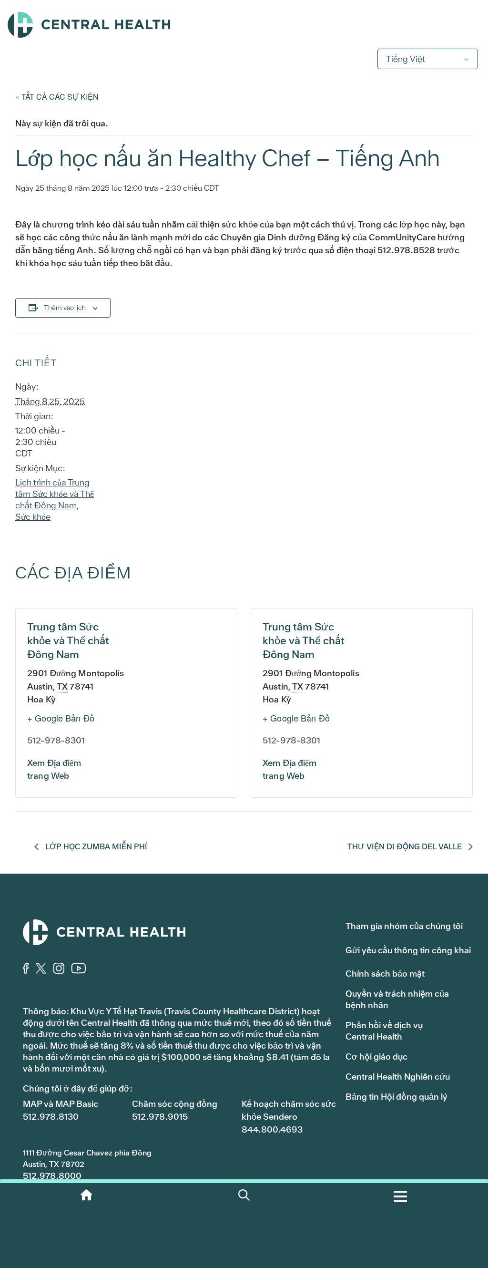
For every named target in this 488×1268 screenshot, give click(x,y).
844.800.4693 (272, 1129)
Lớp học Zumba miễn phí (95, 847)
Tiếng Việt (405, 58)
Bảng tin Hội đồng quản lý (396, 1096)
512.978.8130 (51, 1116)
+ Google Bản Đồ (60, 717)
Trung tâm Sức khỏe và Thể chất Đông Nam (68, 640)
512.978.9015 (160, 1116)
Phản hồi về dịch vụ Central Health (384, 1031)
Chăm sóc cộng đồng (174, 1103)
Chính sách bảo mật (385, 973)
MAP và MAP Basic (60, 1103)
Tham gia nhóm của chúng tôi (404, 925)
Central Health (244, 25)
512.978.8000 (52, 1175)
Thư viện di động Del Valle (405, 847)
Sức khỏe (33, 516)
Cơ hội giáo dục (376, 1056)
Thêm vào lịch (65, 307)
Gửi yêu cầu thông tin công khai (408, 950)
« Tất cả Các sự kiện (57, 96)
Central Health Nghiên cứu (398, 1076)
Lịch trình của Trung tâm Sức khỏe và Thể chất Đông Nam (54, 494)
